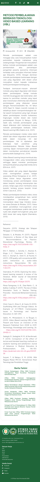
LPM (3, 448)
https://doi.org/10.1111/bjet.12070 (16, 281)
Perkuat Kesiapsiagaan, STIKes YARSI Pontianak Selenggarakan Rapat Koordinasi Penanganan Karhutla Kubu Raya (20, 372)
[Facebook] (15, 2)
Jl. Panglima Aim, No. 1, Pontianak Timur (12, 438)
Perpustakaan (5, 455)
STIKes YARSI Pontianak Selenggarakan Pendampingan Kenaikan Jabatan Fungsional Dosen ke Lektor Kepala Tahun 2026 (20, 379)
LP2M (3, 454)
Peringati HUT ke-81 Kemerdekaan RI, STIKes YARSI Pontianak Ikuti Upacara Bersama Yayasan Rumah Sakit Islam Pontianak (20, 406)
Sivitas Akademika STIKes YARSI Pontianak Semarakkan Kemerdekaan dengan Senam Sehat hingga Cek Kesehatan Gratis (20, 393)
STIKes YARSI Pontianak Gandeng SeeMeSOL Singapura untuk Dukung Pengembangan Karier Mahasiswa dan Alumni (20, 400)
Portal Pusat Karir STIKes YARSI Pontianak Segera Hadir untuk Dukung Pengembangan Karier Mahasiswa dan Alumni (20, 413)
